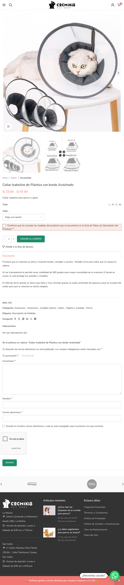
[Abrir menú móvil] (4, 5)
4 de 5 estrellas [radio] (30, 355)
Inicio (5, 177)
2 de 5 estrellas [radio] (25, 355)
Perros (89, 307)
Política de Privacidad (94, 518)
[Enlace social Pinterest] (23, 319)
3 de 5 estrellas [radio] (27, 355)
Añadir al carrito (30, 238)
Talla (5, 211)
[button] (5, 73)
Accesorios (25, 177)
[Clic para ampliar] (8, 126)
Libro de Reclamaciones (96, 529)
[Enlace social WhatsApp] (31, 319)
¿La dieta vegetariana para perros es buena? (69, 531)
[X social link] (19, 319)
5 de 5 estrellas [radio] (32, 355)
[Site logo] (62, 4)
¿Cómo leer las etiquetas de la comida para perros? (69, 510)
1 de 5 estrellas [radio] (23, 355)
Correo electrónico (12, 412)
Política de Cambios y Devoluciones (101, 523)
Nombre (7, 398)
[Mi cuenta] (112, 5)
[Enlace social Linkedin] (27, 319)
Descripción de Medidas (24, 313)
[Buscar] (10, 5)
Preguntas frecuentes (94, 507)
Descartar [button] (119, 580)
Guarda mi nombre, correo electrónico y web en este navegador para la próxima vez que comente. (54, 426)
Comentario (9, 361)
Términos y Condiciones (96, 512)
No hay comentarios (67, 521)
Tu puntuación (10, 355)
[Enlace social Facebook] (15, 319)
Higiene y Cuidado (75, 307)
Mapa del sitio (91, 535)
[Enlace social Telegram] (35, 319)
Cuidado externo (48, 307)
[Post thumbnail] (49, 514)
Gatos (14, 177)
